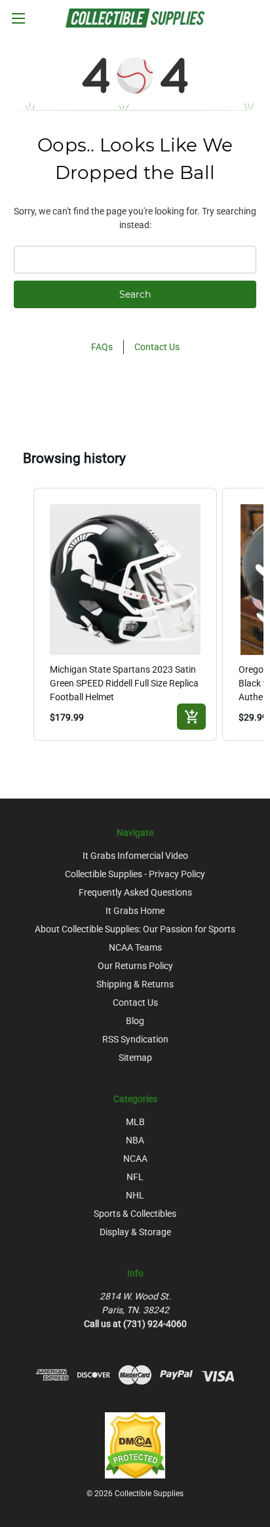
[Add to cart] (191, 717)
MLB (135, 1122)
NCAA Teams (135, 947)
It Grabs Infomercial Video (135, 855)
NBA (135, 1140)
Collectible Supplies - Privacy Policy (135, 874)
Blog (135, 1021)
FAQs (102, 347)
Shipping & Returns (135, 984)
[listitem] (125, 614)
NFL (135, 1177)
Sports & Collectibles (135, 1213)
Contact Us (157, 347)
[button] (20, 614)
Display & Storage (135, 1232)
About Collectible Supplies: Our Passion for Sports (135, 929)
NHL (135, 1195)
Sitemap (135, 1057)
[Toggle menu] (18, 18)
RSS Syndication (135, 1039)
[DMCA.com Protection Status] (135, 1444)
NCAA (135, 1158)
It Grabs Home (135, 910)
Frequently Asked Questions (135, 892)
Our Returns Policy (135, 966)
